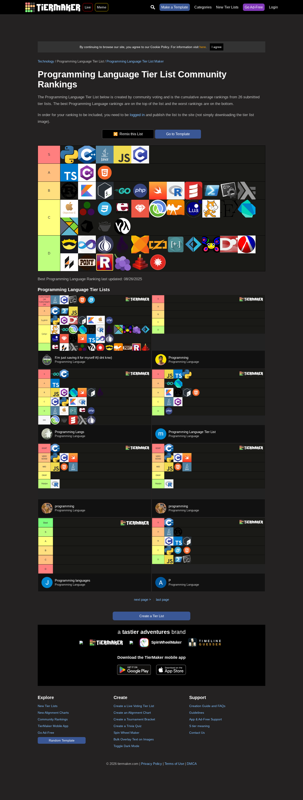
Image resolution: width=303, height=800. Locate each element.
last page (162, 599)
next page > (142, 599)
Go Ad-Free (254, 7)
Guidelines (196, 712)
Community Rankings (53, 719)
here (202, 47)
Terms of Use (174, 764)
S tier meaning (199, 726)
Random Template (62, 740)
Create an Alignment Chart (132, 712)
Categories (203, 7)
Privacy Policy (151, 764)
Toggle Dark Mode (126, 746)
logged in (137, 115)
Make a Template (174, 7)
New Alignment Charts (53, 712)
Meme (101, 7)
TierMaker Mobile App (53, 726)
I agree (217, 47)
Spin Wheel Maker (126, 732)
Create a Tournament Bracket (134, 719)
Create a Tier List (151, 616)
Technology (46, 61)
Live (88, 7)
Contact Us (197, 732)
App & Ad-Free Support (205, 719)
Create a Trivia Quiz (128, 726)
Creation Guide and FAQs (207, 706)
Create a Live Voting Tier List (134, 706)
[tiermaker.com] (53, 7)
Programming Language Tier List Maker (135, 61)
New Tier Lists (227, 7)
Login (273, 7)
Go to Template (178, 134)
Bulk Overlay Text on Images (134, 739)
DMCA (192, 764)
